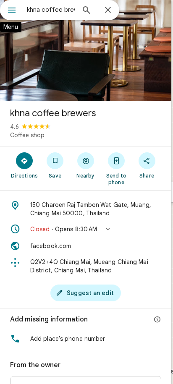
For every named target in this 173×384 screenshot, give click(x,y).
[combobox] (51, 10)
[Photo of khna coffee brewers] (85, 50)
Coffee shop (27, 135)
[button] (85, 229)
